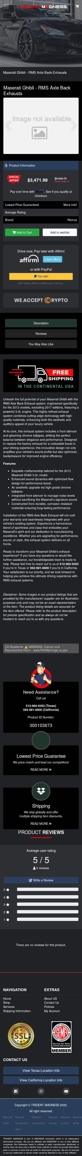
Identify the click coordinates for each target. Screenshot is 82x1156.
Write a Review (42, 880)
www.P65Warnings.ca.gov (50, 650)
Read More (39, 769)
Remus (72, 220)
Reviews (41, 333)
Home (7, 998)
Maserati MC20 (77, 1120)
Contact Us (51, 1002)
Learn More (52, 259)
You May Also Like (41, 344)
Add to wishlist (59, 232)
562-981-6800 (39, 568)
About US (50, 998)
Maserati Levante (65, 1120)
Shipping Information (17, 1011)
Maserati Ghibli (7, 1120)
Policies (49, 1007)
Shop (6, 1002)
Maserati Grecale (53, 1120)
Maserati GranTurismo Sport (22, 1123)
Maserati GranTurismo (38, 1120)
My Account (52, 1011)
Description (41, 323)
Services (9, 1007)
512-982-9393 (69, 564)
